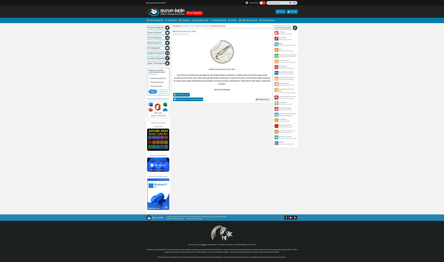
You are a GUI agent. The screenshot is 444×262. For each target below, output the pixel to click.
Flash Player (282, 37)
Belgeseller (201, 20)
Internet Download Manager (288, 55)
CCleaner (282, 32)
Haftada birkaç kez (157, 82)
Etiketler (207, 26)
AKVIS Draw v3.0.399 (185, 31)
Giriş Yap (293, 11)
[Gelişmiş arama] (295, 4)
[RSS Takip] (295, 217)
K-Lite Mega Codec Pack (286, 131)
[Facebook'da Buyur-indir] (286, 217)
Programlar (156, 20)
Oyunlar (172, 20)
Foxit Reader (283, 119)
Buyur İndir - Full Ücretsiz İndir (192, 26)
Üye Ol (281, 11)
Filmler (186, 20)
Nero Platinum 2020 (285, 108)
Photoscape (282, 66)
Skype (281, 43)
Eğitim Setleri (249, 20)
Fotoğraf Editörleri (195, 99)
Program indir (181, 99)
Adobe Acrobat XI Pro (285, 125)
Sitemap (189, 218)
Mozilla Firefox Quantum (286, 77)
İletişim (200, 218)
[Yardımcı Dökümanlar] (246, 3)
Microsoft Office (284, 60)
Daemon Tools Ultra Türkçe (287, 113)
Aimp (280, 49)
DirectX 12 (282, 136)
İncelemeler (219, 20)
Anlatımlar (268, 20)
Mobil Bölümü (205, 216)
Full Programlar (172, 216)
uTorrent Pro (283, 102)
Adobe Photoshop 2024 (286, 72)
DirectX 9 (289, 136)
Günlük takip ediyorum (158, 78)
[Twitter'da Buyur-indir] (291, 217)
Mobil (233, 20)
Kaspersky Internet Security (287, 96)
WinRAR (281, 142)
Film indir (189, 216)
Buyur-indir (180, 218)
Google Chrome (284, 83)
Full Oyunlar (181, 216)
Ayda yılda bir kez (157, 86)
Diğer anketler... (153, 74)
